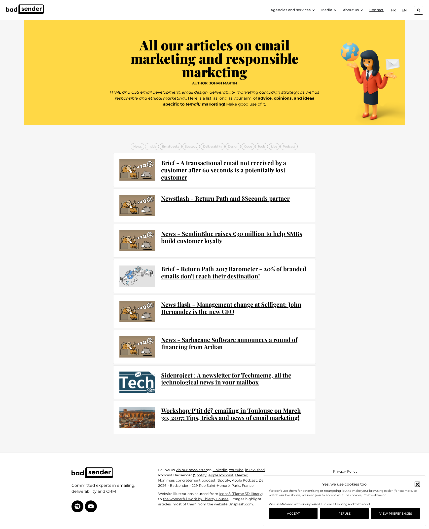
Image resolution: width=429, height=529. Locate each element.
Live (274, 146)
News (137, 146)
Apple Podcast (220, 475)
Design (233, 146)
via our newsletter (191, 470)
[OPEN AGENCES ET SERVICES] (313, 10)
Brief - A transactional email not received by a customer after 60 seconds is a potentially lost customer (223, 170)
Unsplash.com (240, 504)
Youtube (236, 470)
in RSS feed (255, 470)
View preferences (395, 513)
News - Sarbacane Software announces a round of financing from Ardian (229, 343)
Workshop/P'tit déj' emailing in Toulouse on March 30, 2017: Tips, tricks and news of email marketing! (231, 413)
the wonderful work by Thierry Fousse (195, 499)
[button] (417, 484)
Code (248, 146)
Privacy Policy (345, 471)
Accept (293, 513)
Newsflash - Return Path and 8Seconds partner (225, 198)
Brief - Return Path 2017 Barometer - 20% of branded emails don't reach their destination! (233, 272)
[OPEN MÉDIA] (335, 10)
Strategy (191, 146)
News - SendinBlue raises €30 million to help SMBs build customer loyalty (231, 237)
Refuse (344, 513)
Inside (151, 146)
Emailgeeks (170, 146)
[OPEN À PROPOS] (361, 10)
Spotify (200, 475)
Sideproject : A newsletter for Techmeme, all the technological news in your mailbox (226, 378)
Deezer (241, 475)
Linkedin (220, 470)
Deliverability (212, 146)
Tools (261, 146)
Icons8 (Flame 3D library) (241, 493)
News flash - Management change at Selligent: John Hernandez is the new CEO (231, 307)
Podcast (289, 146)
